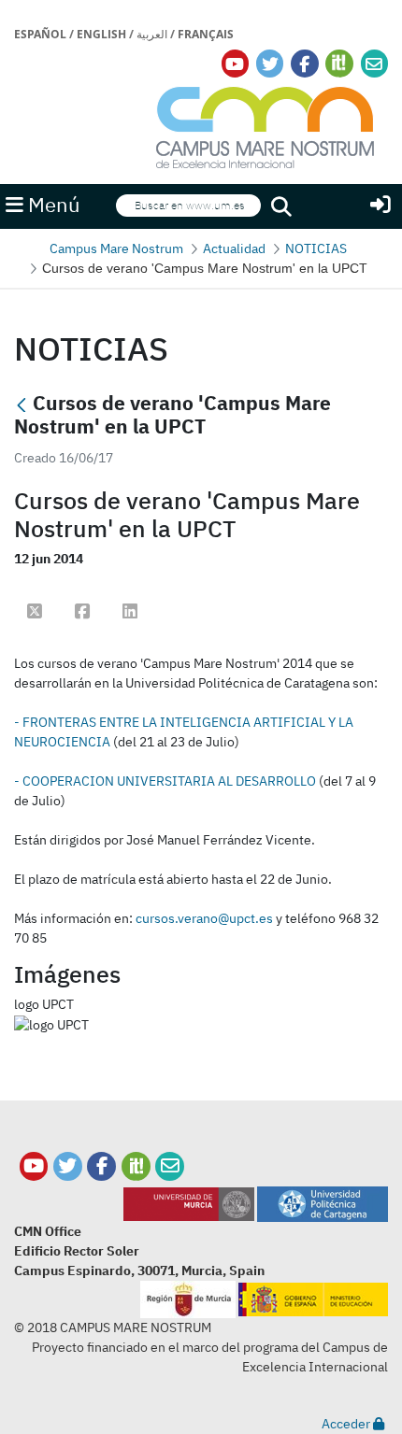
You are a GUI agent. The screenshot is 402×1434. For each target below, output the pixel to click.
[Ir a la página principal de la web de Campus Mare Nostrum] (265, 124)
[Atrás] (21, 405)
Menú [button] (51, 205)
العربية (151, 34)
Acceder (347, 1423)
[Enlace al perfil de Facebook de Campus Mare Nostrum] (304, 64)
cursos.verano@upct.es (204, 918)
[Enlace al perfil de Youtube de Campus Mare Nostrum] (234, 64)
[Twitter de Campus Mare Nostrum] (67, 1166)
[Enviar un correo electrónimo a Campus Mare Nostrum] (374, 64)
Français (206, 34)
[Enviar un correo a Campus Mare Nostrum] (169, 1166)
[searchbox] (188, 205)
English (101, 34)
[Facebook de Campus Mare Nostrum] (101, 1166)
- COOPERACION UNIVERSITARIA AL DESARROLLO (165, 781)
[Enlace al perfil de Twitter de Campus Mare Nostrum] (270, 64)
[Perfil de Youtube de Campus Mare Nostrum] (34, 1166)
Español (40, 34)
